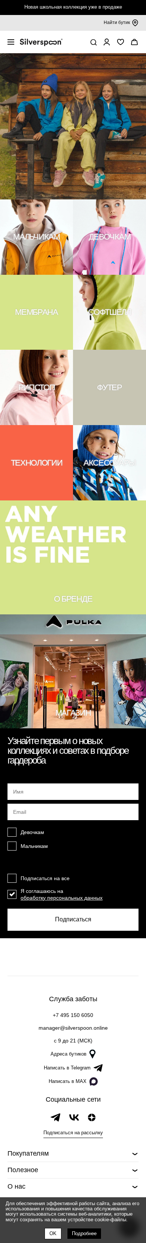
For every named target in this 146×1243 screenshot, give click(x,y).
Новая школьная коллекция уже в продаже (73, 7)
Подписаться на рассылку (73, 1132)
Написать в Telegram (67, 1068)
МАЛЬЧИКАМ (36, 236)
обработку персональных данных (62, 898)
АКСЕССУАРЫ (109, 462)
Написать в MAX (67, 1081)
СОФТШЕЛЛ (109, 312)
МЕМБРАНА (36, 312)
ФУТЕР (109, 387)
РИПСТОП (36, 387)
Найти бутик (117, 22)
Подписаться (73, 919)
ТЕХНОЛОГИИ (37, 462)
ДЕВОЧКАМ (109, 236)
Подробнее (84, 1233)
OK (53, 1233)
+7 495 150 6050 (73, 1015)
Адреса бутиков (68, 1054)
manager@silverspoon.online (73, 1028)
